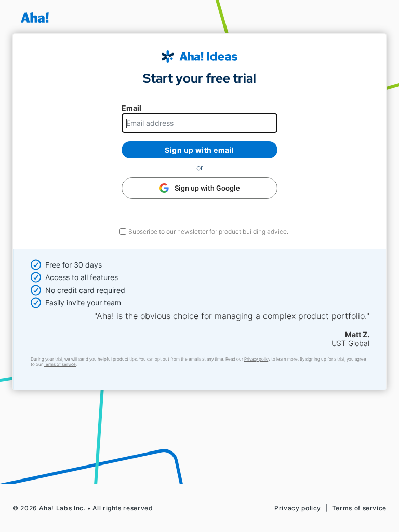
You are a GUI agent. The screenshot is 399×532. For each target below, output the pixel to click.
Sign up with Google (207, 188)
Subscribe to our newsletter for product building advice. (208, 231)
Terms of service (60, 364)
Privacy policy (257, 359)
